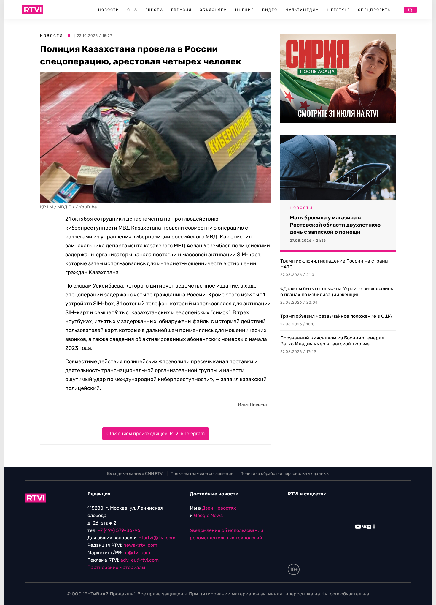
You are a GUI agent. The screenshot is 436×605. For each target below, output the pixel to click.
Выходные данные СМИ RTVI (135, 473)
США (132, 10)
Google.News (208, 515)
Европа (154, 10)
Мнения (244, 10)
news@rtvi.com (140, 545)
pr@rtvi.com (136, 552)
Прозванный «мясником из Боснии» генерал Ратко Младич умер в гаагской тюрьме (332, 341)
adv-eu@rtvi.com (139, 560)
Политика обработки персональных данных (284, 473)
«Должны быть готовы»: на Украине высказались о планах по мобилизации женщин (336, 291)
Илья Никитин (253, 404)
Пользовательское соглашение (202, 473)
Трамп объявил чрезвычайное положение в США (336, 316)
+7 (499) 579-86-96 (119, 530)
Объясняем (213, 10)
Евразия (181, 10)
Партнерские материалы (116, 567)
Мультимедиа (302, 10)
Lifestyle (338, 10)
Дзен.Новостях (219, 508)
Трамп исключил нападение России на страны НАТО (334, 264)
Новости (108, 10)
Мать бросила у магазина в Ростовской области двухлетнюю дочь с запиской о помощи (335, 224)
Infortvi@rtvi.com (156, 538)
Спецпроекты (374, 10)
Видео (269, 10)
